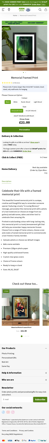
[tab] (6, 181)
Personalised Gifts (9, 357)
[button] (23, 72)
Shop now (34, 142)
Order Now (24, 4)
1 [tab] (21, 336)
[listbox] (24, 102)
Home (15, 15)
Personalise (24, 129)
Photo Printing (8, 353)
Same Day (6, 366)
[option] (8, 102)
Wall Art (5, 362)
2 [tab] (23, 336)
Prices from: (24, 119)
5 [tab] (28, 336)
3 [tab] (25, 336)
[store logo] (25, 10)
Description (6, 181)
